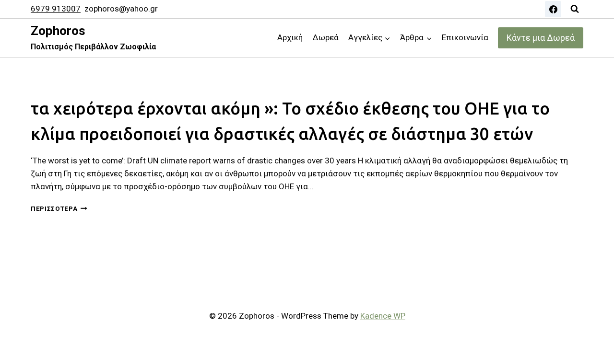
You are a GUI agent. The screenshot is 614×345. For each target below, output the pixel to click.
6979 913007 (56, 8)
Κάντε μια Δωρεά (541, 38)
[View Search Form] (574, 9)
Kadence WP (382, 316)
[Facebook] (553, 9)
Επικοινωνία (465, 37)
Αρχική (290, 37)
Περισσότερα (59, 208)
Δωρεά (326, 37)
